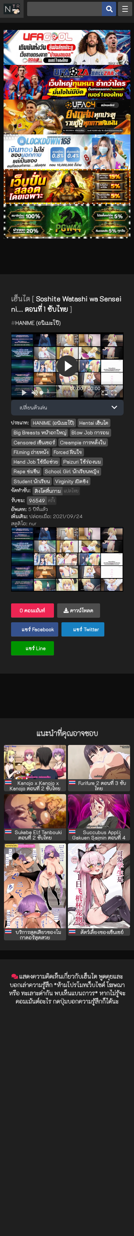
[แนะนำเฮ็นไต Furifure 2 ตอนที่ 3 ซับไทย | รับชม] (99, 762)
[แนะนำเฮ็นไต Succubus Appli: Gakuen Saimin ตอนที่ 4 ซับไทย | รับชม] (99, 811)
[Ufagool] (67, 63)
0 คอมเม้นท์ (32, 610)
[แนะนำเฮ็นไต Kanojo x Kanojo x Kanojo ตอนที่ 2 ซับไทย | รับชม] (35, 762)
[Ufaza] (67, 97)
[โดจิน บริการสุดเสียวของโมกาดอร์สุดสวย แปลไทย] (35, 885)
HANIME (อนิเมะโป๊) (38, 322)
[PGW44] (67, 236)
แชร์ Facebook (37, 629)
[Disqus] (67, 1100)
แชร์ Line (35, 648)
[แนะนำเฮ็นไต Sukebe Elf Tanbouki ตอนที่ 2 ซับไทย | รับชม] (35, 811)
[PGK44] (67, 202)
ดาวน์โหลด (81, 610)
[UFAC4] (67, 132)
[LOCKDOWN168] (67, 167)
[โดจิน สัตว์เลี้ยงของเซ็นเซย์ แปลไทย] (99, 885)
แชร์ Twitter (85, 629)
